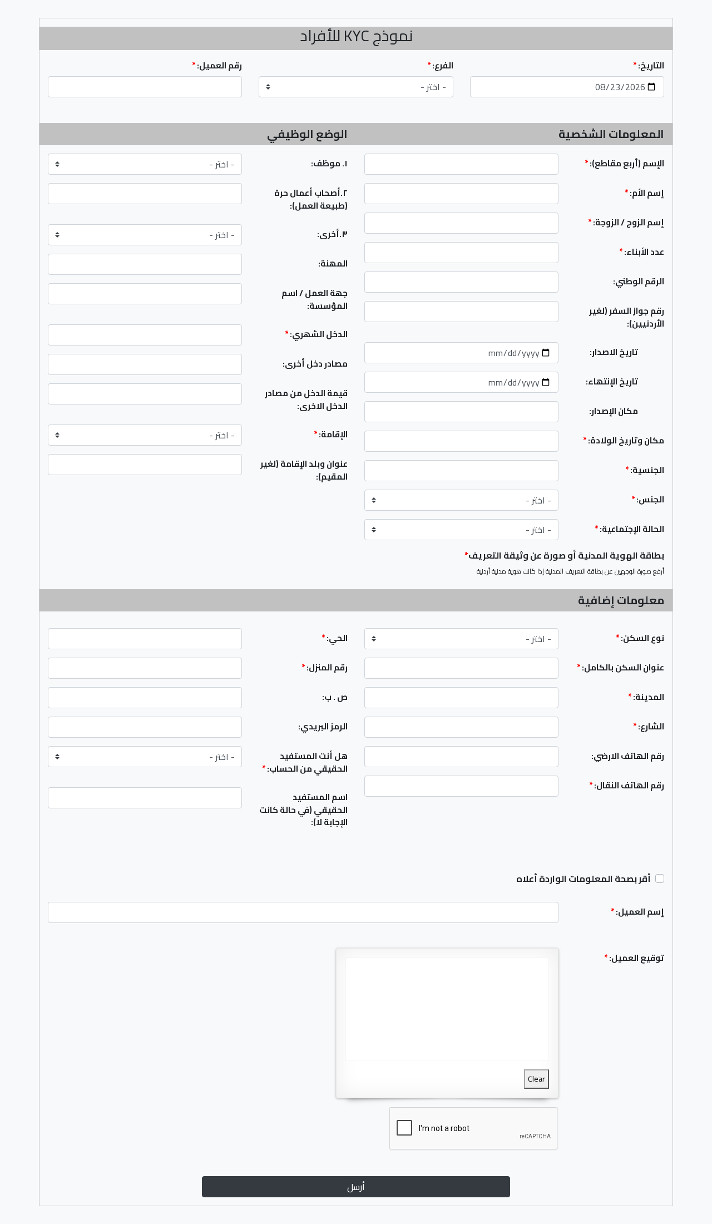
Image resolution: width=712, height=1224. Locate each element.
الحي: (335, 638)
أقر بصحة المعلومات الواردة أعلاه (583, 878)
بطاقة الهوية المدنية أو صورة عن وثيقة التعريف (564, 555)
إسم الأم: (644, 193)
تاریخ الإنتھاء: (612, 381)
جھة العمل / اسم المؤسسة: (314, 299)
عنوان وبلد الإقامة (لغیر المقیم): (304, 470)
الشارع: (648, 726)
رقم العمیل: (217, 66)
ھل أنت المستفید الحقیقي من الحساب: (305, 762)
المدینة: (646, 697)
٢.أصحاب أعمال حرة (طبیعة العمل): (311, 199)
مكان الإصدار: (613, 411)
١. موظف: (329, 163)
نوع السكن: (640, 638)
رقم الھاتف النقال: (626, 785)
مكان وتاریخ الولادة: (623, 440)
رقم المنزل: (324, 667)
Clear (536, 1079)
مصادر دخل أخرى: (315, 364)
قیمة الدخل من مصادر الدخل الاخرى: (306, 399)
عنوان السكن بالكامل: (620, 667)
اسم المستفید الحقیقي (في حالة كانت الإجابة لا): (303, 809)
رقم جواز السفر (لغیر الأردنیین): (626, 317)
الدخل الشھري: (316, 334)
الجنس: (647, 499)
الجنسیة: (644, 470)
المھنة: (333, 263)
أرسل (356, 1186)
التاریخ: (648, 66)
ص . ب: (335, 697)
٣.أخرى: (332, 234)
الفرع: (440, 66)
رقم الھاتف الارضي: (627, 756)
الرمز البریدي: (323, 726)
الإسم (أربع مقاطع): (624, 163)
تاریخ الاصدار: (614, 352)
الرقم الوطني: (638, 281)
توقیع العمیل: (634, 958)
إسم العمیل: (637, 912)
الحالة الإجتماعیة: (629, 529)
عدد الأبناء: (641, 252)
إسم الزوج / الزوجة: (626, 222)
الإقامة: (331, 434)
